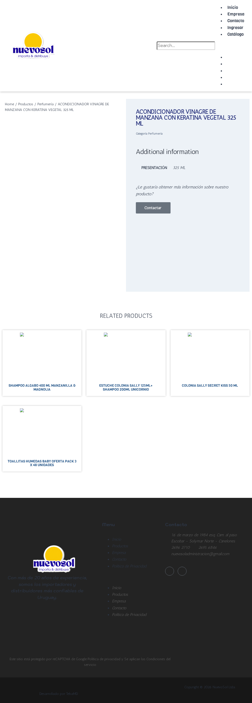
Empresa (235, 14)
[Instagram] (182, 571)
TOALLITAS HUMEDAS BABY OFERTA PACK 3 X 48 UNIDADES (42, 463)
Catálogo (235, 34)
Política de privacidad (104, 659)
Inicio (232, 7)
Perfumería (45, 104)
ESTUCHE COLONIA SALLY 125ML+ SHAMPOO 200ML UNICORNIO (126, 387)
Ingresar (235, 28)
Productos (25, 104)
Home (9, 104)
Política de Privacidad (129, 566)
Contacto (235, 21)
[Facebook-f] (169, 571)
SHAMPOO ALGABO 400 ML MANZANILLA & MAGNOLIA (42, 387)
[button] (226, 45)
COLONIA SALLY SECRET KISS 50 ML (210, 385)
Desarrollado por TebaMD (58, 693)
